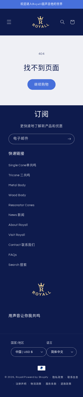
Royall (19, 377)
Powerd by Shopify (36, 377)
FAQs (13, 254)
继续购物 (41, 84)
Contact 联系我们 (22, 244)
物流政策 (36, 384)
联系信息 (72, 377)
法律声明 (21, 384)
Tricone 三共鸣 (19, 175)
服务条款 (51, 384)
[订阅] (69, 139)
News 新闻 (16, 215)
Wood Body (17, 195)
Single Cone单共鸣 (22, 165)
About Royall (18, 225)
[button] (9, 22)
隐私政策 (57, 377)
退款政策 (66, 384)
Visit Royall (17, 235)
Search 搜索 (18, 264)
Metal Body (17, 185)
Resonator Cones (21, 205)
